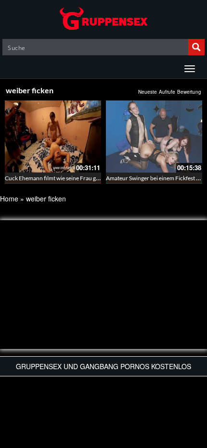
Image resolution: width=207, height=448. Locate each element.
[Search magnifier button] (196, 47)
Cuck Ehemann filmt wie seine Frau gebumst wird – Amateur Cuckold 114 (96, 178)
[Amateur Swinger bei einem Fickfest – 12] (154, 136)
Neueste (147, 91)
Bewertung (189, 91)
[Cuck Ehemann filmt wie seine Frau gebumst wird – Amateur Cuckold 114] (53, 136)
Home (9, 198)
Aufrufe (167, 91)
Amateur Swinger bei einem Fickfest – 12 (156, 178)
